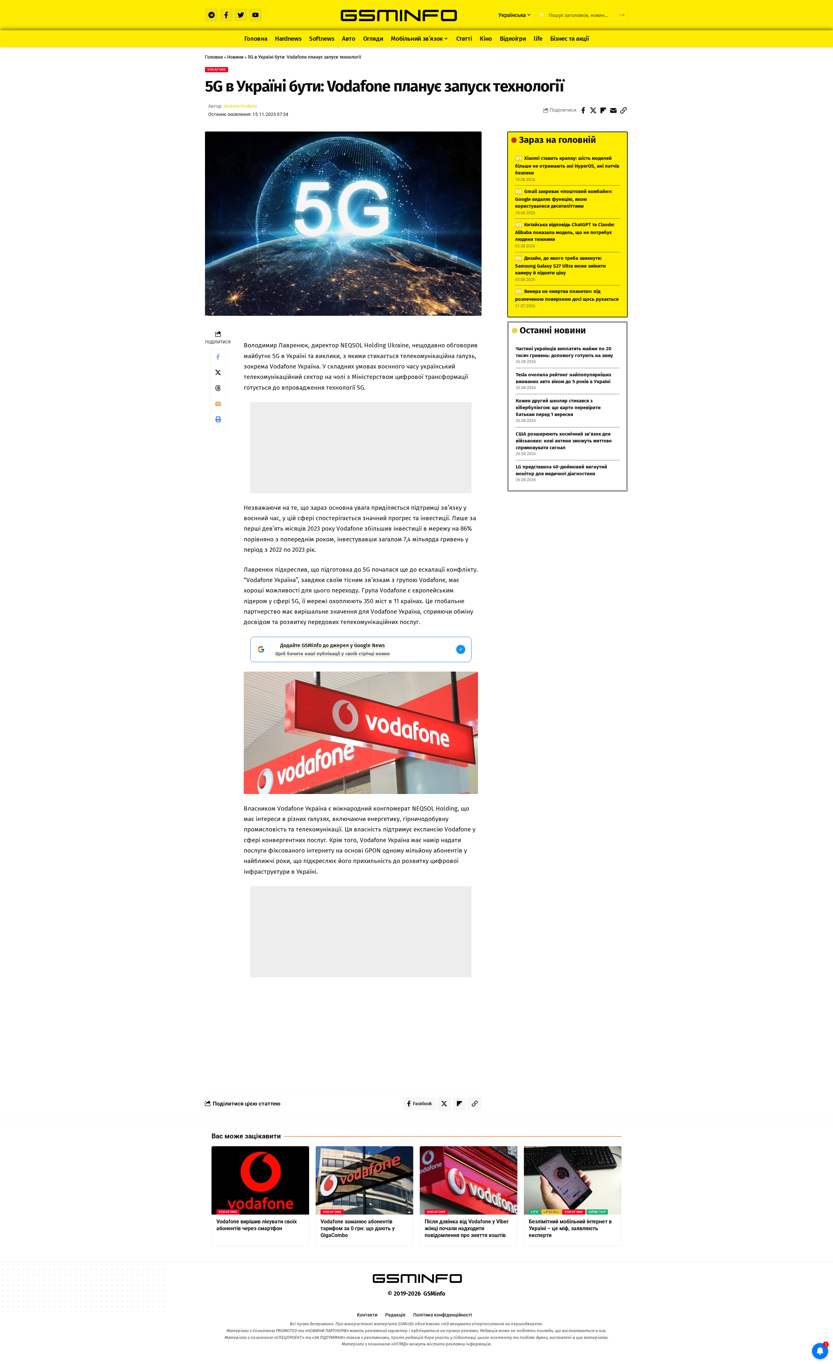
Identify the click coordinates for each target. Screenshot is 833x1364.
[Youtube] (255, 14)
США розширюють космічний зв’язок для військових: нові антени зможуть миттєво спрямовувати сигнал (564, 441)
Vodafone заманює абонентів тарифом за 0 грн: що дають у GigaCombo (358, 1228)
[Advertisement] (360, 447)
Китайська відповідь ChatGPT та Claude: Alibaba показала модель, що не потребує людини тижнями (565, 232)
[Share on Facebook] (583, 110)
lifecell (551, 1212)
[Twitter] (240, 14)
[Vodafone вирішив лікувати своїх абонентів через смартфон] (260, 1180)
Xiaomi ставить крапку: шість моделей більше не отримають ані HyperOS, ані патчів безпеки (567, 165)
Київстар (597, 1212)
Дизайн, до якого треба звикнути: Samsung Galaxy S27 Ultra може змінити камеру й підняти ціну (560, 265)
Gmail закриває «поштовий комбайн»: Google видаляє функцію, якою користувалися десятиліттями (563, 198)
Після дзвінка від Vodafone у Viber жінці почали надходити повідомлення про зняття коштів (467, 1228)
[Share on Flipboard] (603, 110)
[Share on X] (593, 110)
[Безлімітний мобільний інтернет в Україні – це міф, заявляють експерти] (572, 1180)
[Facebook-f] (226, 14)
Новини (235, 57)
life (534, 1212)
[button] (623, 110)
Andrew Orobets (240, 106)
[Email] (613, 110)
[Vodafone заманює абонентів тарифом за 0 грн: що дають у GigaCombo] (364, 1180)
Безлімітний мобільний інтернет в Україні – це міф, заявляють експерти (570, 1228)
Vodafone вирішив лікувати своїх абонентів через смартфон (256, 1225)
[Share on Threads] (218, 388)
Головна (214, 57)
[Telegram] (211, 14)
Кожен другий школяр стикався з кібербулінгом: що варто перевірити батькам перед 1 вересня (558, 407)
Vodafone (216, 69)
